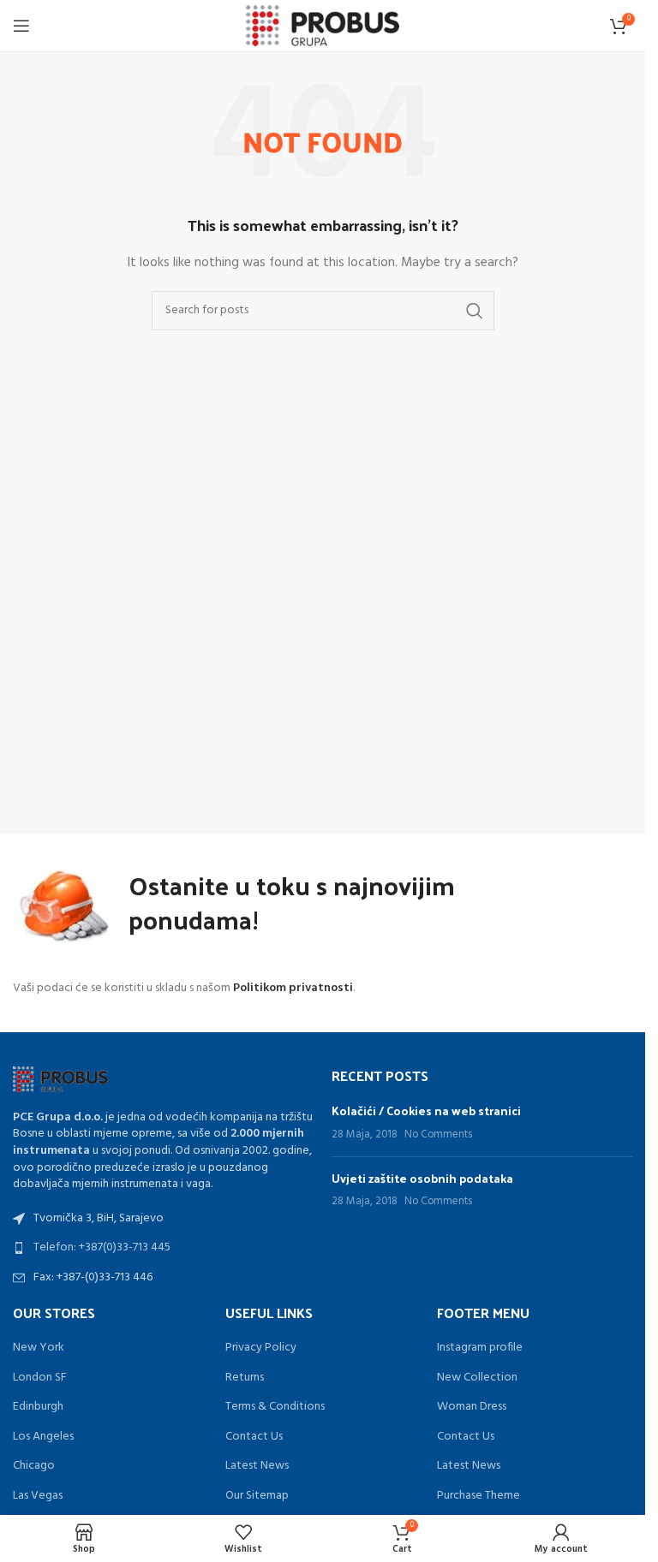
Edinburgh (38, 1407)
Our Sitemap (257, 1496)
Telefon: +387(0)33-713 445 (101, 1247)
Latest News (257, 1466)
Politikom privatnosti (293, 988)
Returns (244, 1378)
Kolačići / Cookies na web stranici (426, 1110)
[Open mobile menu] (21, 26)
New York (38, 1348)
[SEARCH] (474, 310)
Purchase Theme (478, 1496)
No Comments (438, 1134)
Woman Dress (471, 1407)
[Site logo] (322, 26)
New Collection (477, 1378)
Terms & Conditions (275, 1407)
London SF (40, 1378)
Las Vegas (38, 1496)
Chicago (34, 1466)
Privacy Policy (260, 1348)
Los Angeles (43, 1437)
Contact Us (254, 1437)
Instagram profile (480, 1348)
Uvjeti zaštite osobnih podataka (422, 1178)
